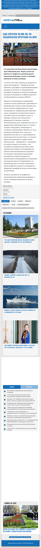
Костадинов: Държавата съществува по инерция (20, 391)
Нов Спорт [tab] (29, 387)
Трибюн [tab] (11, 387)
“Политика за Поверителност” (16, 6)
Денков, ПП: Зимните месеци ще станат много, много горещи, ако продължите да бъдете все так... (21, 400)
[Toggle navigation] (6, 26)
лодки (20, 201)
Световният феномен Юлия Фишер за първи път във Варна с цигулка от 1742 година (19, 346)
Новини (4, 15)
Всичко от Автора (8, 198)
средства (5, 204)
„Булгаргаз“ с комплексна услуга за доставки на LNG (21, 429)
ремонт (28, 201)
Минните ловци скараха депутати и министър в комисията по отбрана (20, 311)
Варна (13, 201)
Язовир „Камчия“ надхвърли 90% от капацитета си (17, 276)
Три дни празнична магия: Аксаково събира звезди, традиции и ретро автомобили (19, 241)
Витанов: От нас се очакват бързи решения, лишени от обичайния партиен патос (21, 416)
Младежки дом (23, 204)
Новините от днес (34, 30)
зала (13, 204)
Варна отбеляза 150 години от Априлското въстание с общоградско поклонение (19, 530)
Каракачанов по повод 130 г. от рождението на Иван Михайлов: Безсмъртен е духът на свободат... (22, 421)
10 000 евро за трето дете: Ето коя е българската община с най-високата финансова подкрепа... (19, 396)
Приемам (29, 8)
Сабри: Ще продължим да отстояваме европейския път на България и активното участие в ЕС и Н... (21, 409)
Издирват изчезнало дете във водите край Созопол (21, 425)
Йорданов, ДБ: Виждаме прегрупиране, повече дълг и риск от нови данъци (20, 404)
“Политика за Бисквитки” (31, 6)
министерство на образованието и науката (18, 208)
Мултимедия (11, 15)
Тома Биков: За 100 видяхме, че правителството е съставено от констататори (22, 412)
